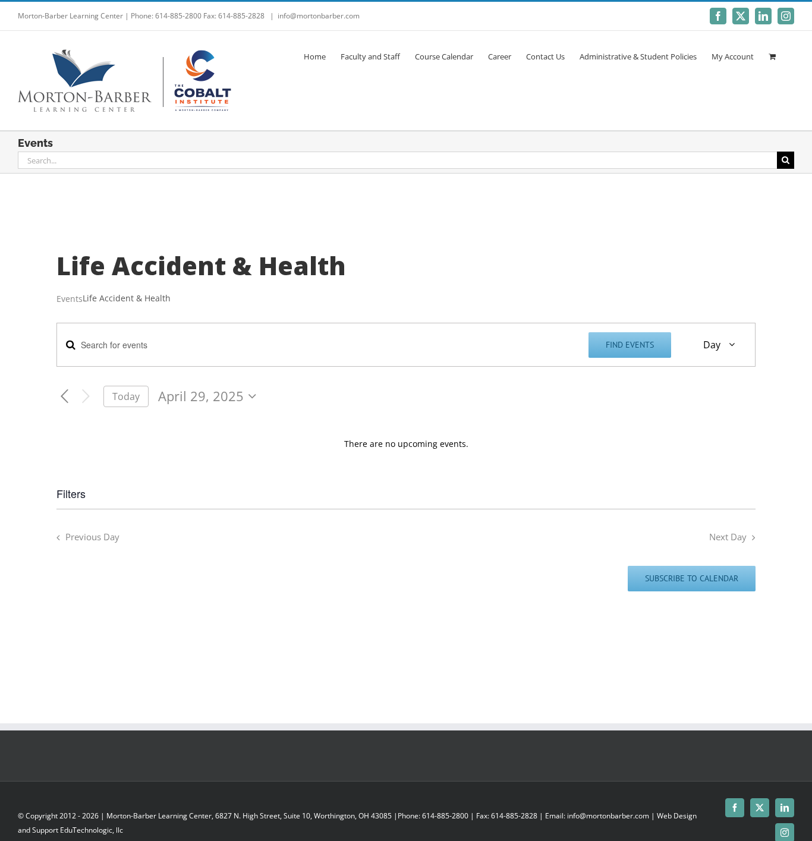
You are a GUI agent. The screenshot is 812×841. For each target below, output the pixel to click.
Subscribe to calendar (691, 579)
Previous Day (92, 537)
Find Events (630, 344)
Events (69, 298)
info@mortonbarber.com (319, 16)
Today (126, 396)
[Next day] (86, 397)
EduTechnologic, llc (91, 830)
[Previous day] (64, 397)
